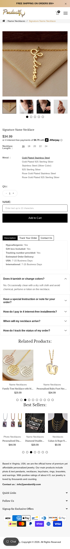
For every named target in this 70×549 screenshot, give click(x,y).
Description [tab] (10, 238)
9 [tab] (49, 400)
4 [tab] (39, 117)
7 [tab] (41, 400)
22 (40, 146)
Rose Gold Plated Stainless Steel (39, 173)
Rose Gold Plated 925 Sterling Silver (40, 177)
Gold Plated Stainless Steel (36, 158)
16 (23, 146)
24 (46, 146)
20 (34, 146)
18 (29, 146)
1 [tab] (27, 117)
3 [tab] (35, 117)
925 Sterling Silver (31, 169)
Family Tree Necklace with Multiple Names (23, 388)
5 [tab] (43, 117)
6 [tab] (37, 400)
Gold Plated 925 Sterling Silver (37, 162)
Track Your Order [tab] (28, 238)
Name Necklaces (16, 21)
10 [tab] (52, 400)
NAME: (6, 202)
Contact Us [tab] (46, 238)
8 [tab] (45, 400)
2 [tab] (31, 117)
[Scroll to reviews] (35, 25)
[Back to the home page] (3, 21)
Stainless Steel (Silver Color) (36, 165)
